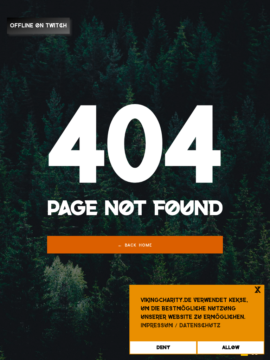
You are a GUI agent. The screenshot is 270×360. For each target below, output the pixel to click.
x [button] (258, 290)
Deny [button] (163, 347)
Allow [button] (230, 347)
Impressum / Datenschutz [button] (180, 325)
